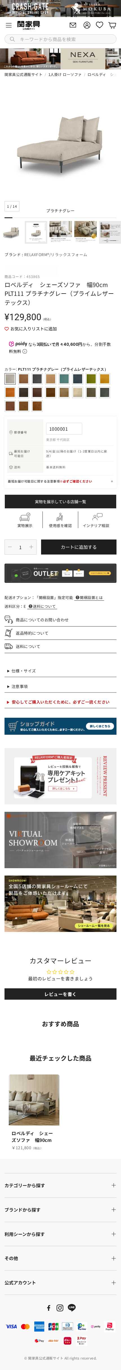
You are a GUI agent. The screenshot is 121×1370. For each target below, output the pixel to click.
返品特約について (32, 633)
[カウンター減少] (10, 547)
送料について (44, 606)
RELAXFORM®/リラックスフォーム (56, 254)
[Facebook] (48, 1308)
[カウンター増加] (31, 547)
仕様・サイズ (24, 671)
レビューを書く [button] (60, 994)
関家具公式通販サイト (23, 74)
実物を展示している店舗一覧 (60, 501)
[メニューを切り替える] (9, 25)
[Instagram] (60, 1308)
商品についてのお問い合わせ (42, 620)
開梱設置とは (91, 597)
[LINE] (72, 1308)
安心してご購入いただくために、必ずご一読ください (61, 702)
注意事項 (20, 686)
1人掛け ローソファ (65, 74)
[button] (60, 39)
